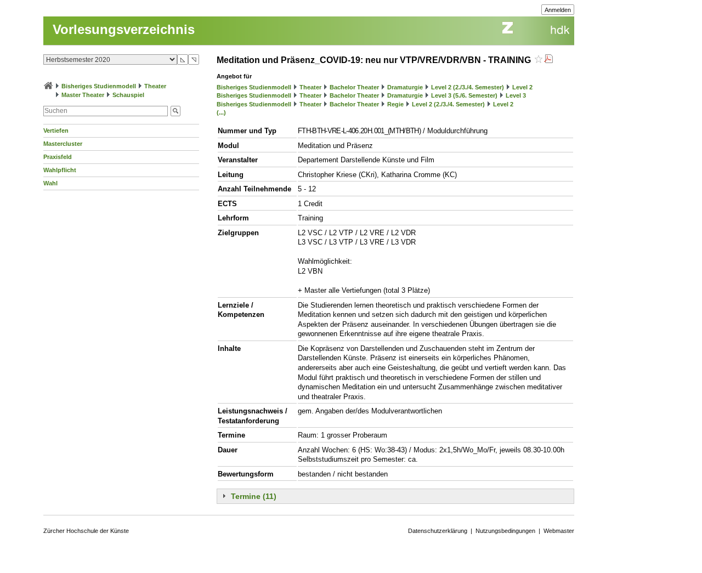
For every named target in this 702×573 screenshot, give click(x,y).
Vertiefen (56, 130)
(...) (221, 112)
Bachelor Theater (354, 87)
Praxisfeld (57, 157)
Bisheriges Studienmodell (98, 86)
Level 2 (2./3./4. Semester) (467, 87)
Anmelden (558, 10)
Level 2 (522, 87)
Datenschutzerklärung (437, 530)
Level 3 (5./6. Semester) (464, 95)
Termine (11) (253, 496)
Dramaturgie (405, 87)
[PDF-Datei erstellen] (548, 60)
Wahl (50, 183)
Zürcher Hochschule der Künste (86, 530)
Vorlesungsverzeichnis (124, 29)
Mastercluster (62, 143)
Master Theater (82, 95)
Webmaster (559, 530)
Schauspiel (128, 95)
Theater (155, 86)
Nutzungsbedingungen (505, 530)
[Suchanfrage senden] (175, 111)
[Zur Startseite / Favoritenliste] (48, 86)
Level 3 (516, 95)
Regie (395, 104)
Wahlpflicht (59, 170)
